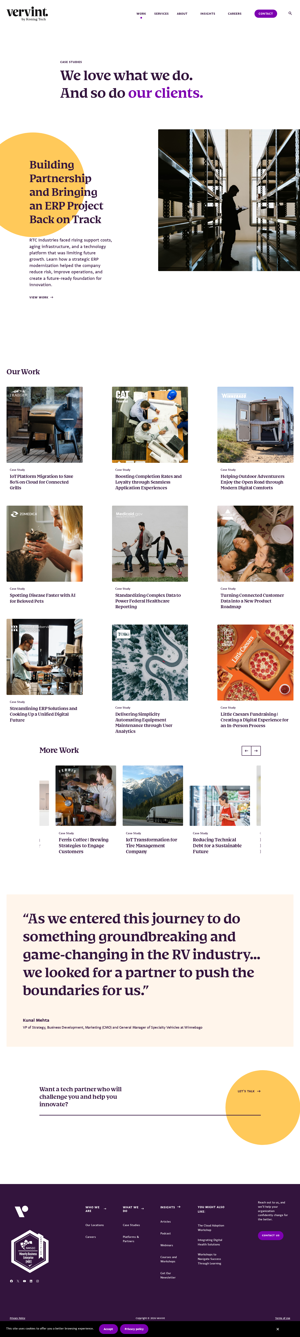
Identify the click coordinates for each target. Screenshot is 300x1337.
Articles (165, 1221)
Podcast (165, 1233)
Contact (266, 14)
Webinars (166, 1245)
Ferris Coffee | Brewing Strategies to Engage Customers (83, 846)
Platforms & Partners (131, 1239)
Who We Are (93, 1209)
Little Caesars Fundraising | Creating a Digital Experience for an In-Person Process (254, 720)
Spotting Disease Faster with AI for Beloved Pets (43, 598)
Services (161, 14)
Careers (235, 14)
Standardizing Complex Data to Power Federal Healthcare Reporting (148, 601)
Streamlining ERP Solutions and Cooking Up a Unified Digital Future (43, 715)
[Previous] (246, 751)
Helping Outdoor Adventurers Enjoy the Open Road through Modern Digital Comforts (252, 482)
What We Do (131, 1209)
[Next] (256, 751)
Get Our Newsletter (168, 1275)
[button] (290, 13)
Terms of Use (282, 1318)
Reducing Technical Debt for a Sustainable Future (217, 846)
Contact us (270, 1235)
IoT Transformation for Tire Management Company (151, 846)
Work (141, 14)
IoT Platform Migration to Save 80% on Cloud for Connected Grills (41, 482)
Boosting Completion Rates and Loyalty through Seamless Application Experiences (148, 482)
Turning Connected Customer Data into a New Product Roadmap (252, 601)
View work (38, 297)
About (182, 14)
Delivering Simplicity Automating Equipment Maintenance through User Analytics (143, 723)
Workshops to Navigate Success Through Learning (209, 1259)
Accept (108, 1329)
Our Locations (95, 1225)
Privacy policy (134, 1329)
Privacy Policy (17, 1318)
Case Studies (131, 1225)
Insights (207, 14)
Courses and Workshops (168, 1259)
